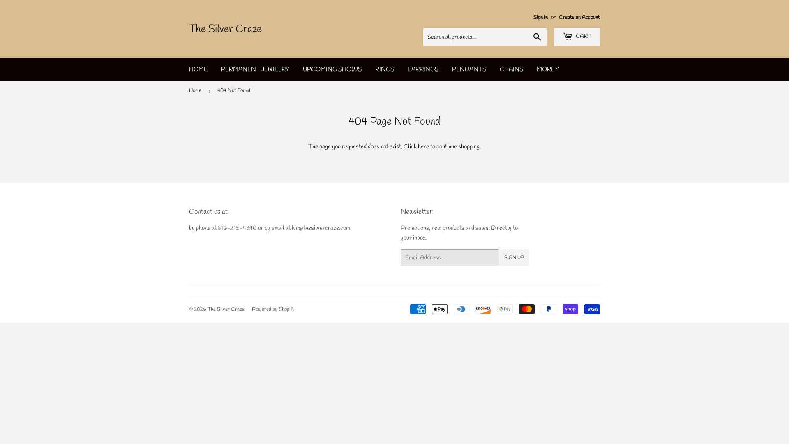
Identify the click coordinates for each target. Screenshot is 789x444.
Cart (583, 36)
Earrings (423, 69)
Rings (384, 69)
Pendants (469, 69)
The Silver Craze (225, 29)
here (423, 147)
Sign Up (514, 257)
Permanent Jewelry (255, 69)
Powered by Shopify (273, 309)
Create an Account (579, 17)
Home (198, 69)
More (546, 69)
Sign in (540, 17)
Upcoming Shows (332, 69)
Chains (511, 69)
